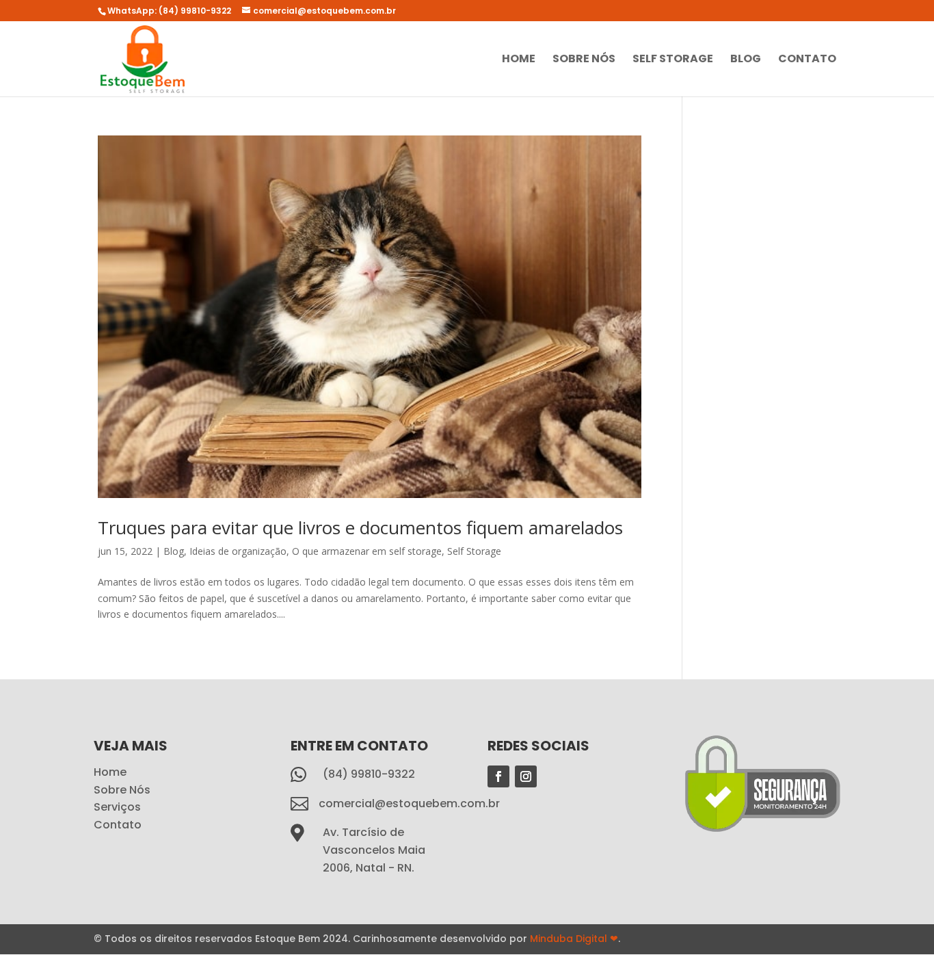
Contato (807, 60)
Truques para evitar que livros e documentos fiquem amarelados (360, 527)
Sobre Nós (583, 60)
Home (518, 60)
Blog (745, 60)
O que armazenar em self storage (367, 551)
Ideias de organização (237, 551)
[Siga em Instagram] (526, 776)
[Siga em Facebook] (498, 776)
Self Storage (672, 60)
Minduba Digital (574, 938)
